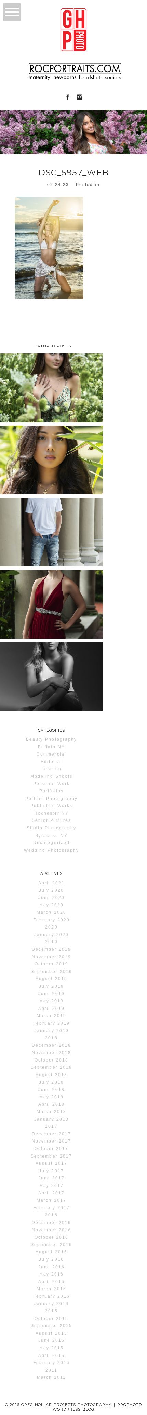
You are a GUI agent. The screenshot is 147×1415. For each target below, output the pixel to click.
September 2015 (51, 1325)
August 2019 (51, 978)
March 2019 (51, 1015)
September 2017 (51, 1156)
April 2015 (51, 1355)
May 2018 (51, 1097)
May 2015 (51, 1348)
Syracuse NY (51, 835)
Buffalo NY (51, 747)
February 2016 (51, 1296)
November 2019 (51, 957)
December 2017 (51, 1134)
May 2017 (51, 1185)
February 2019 (51, 1023)
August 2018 (51, 1074)
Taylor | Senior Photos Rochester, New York (51, 384)
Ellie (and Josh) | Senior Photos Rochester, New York (51, 600)
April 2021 (51, 883)
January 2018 (51, 1119)
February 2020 (51, 920)
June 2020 (51, 897)
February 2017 (51, 1207)
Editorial (51, 761)
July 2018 (51, 1082)
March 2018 (51, 1111)
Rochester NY (51, 813)
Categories (51, 730)
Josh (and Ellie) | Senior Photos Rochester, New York (51, 528)
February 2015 (51, 1362)
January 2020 (51, 934)
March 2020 (51, 912)
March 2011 (51, 1377)
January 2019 (51, 1030)
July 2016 (51, 1259)
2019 (51, 941)
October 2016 (51, 1237)
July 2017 (51, 1171)
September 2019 (51, 971)
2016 (51, 1215)
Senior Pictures (51, 820)
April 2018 (51, 1104)
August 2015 (51, 1333)
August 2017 (51, 1163)
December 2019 (51, 949)
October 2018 (51, 1060)
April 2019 (51, 1008)
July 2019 (51, 986)
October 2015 (51, 1318)
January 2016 (51, 1303)
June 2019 (51, 993)
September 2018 (51, 1067)
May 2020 (51, 905)
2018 (51, 1038)
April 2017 (51, 1193)
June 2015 (51, 1340)
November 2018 (51, 1052)
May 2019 (51, 1001)
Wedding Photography (51, 850)
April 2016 (51, 1281)
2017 (51, 1126)
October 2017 (51, 1148)
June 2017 (51, 1178)
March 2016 (51, 1288)
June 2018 (51, 1089)
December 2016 (51, 1222)
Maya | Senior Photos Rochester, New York (51, 672)
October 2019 (51, 964)
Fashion (51, 768)
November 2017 (51, 1141)
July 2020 (51, 890)
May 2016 (51, 1274)
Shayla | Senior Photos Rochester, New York (51, 456)
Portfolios (51, 791)
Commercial (51, 754)
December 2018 (51, 1045)
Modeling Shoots (51, 776)
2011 (51, 1370)
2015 (51, 1311)
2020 (51, 927)
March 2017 (51, 1200)
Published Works (51, 805)
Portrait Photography (51, 798)
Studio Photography (52, 828)
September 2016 (51, 1244)
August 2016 (51, 1252)
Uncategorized (51, 842)
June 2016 (51, 1267)
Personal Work (51, 783)
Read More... (20, 417)
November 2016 (51, 1230)
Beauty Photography (51, 739)
